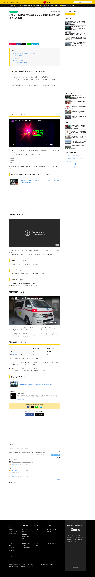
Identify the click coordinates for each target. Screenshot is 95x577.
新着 (76, 166)
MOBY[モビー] (12, 7)
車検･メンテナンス (26, 533)
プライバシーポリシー (30, 564)
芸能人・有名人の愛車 (70, 161)
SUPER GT (24, 545)
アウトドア (36, 527)
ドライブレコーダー (51, 527)
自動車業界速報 (12, 533)
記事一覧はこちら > (20, 399)
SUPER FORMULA (26, 547)
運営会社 (11, 564)
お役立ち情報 (24, 5)
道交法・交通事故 (25, 536)
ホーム (12, 5)
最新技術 (11, 529)
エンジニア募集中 (30, 566)
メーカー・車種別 (65, 5)
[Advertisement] (34, 31)
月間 (80, 14)
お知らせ (51, 564)
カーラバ (81, 158)
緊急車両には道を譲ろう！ (21, 62)
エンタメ (43, 5)
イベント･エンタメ (13, 531)
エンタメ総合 (22, 7)
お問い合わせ (46, 564)
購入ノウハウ (24, 529)
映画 (10, 545)
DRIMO (77, 164)
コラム (67, 166)
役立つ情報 (24, 538)
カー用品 (37, 5)
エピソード (75, 158)
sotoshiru (67, 164)
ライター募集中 (22, 566)
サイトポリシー (22, 564)
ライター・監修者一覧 (13, 566)
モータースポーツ (50, 5)
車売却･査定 (24, 534)
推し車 (82, 164)
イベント (58, 5)
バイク (78, 161)
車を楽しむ (31, 5)
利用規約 (58, 479)
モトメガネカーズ (76, 155)
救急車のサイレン (19, 60)
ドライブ (36, 529)
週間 (70, 14)
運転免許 (24, 527)
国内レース (24, 549)
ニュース (17, 5)
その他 (72, 5)
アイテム (49, 531)
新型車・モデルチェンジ (14, 527)
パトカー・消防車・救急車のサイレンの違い (25, 53)
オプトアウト (39, 564)
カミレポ (36, 545)
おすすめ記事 (68, 158)
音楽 (10, 549)
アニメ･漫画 (11, 547)
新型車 (72, 164)
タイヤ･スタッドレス (51, 529)
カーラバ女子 (68, 155)
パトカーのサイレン (19, 55)
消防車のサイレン (19, 58)
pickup (71, 166)
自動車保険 (24, 531)
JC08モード (16, 354)
